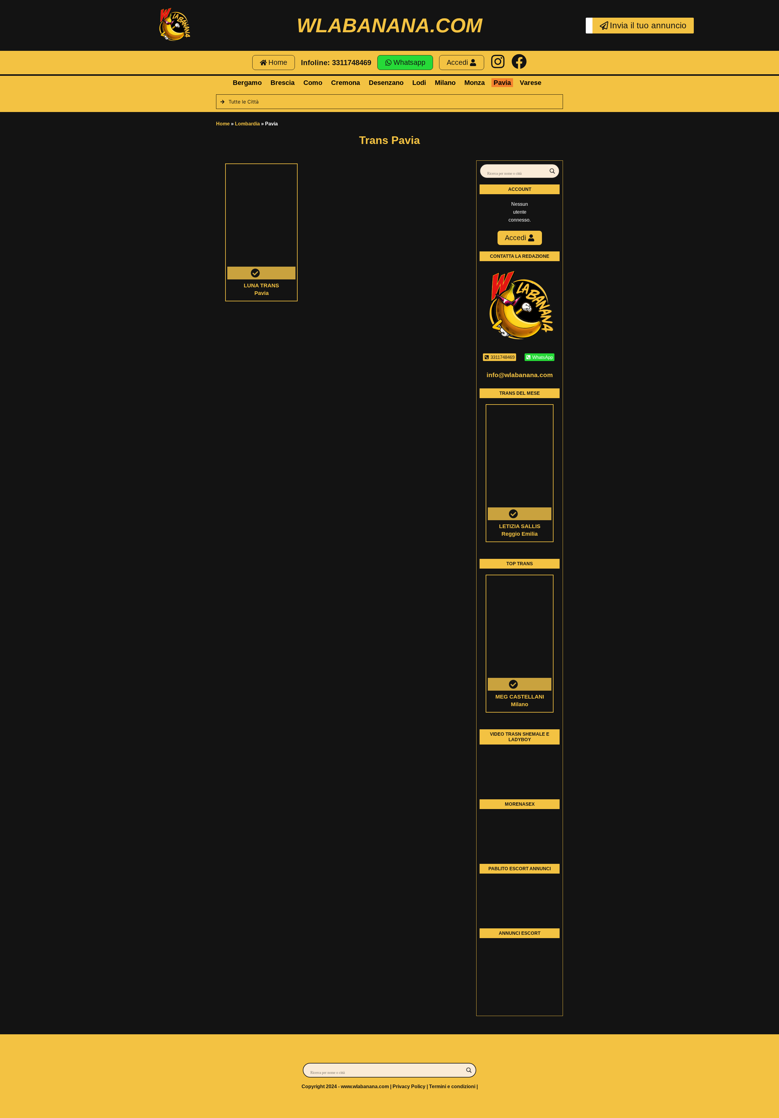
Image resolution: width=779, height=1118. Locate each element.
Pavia (502, 82)
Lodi (419, 82)
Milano (445, 82)
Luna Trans (261, 285)
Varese (530, 82)
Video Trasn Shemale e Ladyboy (519, 736)
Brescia (283, 82)
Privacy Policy (409, 1086)
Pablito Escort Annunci (519, 868)
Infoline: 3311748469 (336, 62)
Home (223, 123)
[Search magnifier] (552, 171)
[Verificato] (261, 222)
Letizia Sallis (519, 526)
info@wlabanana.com (520, 374)
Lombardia (247, 123)
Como (312, 82)
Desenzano (386, 82)
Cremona (345, 82)
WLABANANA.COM (389, 25)
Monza (474, 82)
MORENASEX (520, 804)
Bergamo (247, 82)
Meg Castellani (519, 697)
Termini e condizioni (452, 1086)
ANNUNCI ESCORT (519, 933)
